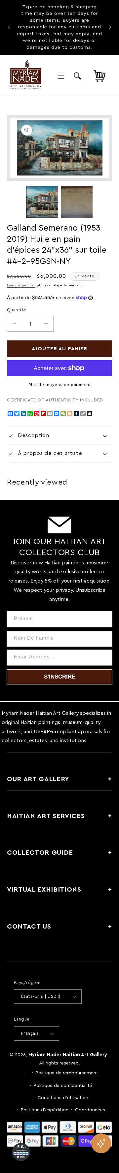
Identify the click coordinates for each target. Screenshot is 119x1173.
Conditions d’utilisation (62, 1097)
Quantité (16, 310)
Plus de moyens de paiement (59, 385)
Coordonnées (90, 1109)
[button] (60, 75)
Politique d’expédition (44, 1109)
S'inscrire (59, 677)
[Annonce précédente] (9, 27)
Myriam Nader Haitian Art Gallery (67, 1054)
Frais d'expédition (21, 285)
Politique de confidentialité (63, 1085)
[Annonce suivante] (110, 27)
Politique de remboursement (67, 1072)
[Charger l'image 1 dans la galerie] (42, 201)
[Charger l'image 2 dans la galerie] (77, 201)
